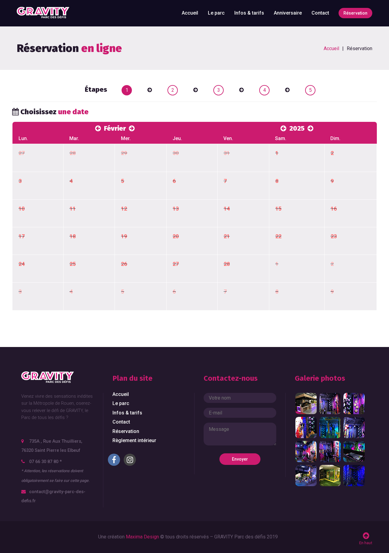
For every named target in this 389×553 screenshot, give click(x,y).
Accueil (190, 13)
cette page (79, 480)
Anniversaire (288, 13)
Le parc (216, 13)
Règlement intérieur (134, 440)
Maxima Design (142, 537)
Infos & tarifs (249, 13)
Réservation (355, 13)
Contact (320, 13)
